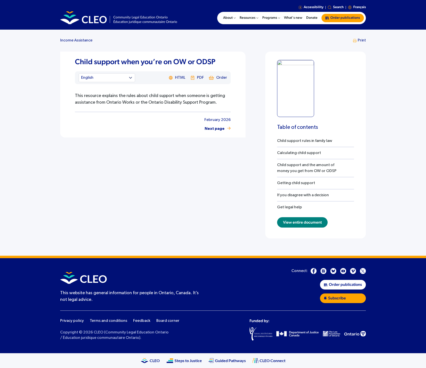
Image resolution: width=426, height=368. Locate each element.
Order (221, 78)
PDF (200, 78)
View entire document (302, 222)
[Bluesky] (333, 271)
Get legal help (289, 207)
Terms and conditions (108, 321)
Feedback (141, 321)
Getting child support (296, 183)
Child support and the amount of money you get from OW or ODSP (307, 168)
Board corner (167, 321)
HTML (180, 78)
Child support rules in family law (304, 141)
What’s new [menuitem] (293, 17)
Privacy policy (72, 321)
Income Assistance (76, 40)
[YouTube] (343, 271)
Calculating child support (299, 153)
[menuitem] (229, 18)
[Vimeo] (353, 271)
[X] (363, 271)
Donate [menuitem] (312, 17)
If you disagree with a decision (303, 195)
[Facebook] (314, 271)
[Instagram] (323, 271)
